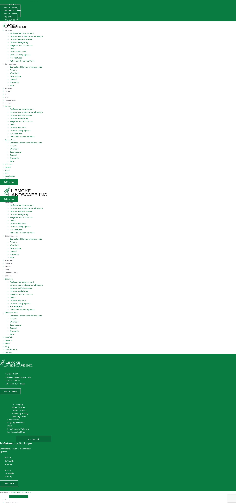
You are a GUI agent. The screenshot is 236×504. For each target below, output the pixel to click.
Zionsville (14, 82)
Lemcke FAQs (10, 100)
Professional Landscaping (22, 33)
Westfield (14, 73)
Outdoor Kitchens (18, 51)
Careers (8, 91)
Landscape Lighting (19, 42)
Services (8, 30)
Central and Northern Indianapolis (26, 67)
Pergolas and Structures (21, 45)
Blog (7, 97)
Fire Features (16, 58)
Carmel (13, 79)
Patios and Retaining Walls (22, 61)
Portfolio (8, 88)
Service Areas (10, 64)
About (7, 94)
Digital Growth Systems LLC (21, 492)
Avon (12, 85)
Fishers (13, 70)
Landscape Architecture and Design (26, 36)
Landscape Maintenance (21, 39)
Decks (12, 48)
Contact (8, 103)
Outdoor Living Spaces (20, 55)
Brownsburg (15, 76)
